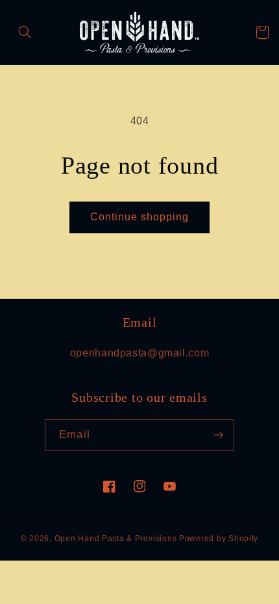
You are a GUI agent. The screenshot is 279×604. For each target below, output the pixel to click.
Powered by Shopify (218, 538)
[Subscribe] (218, 435)
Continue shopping (139, 216)
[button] (25, 32)
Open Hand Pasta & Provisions (116, 538)
